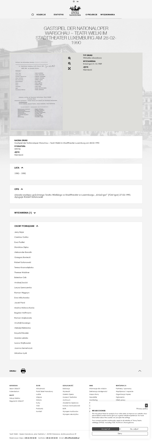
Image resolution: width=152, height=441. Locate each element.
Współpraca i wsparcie (124, 391)
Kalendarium (14, 391)
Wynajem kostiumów (70, 411)
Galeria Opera (68, 394)
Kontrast (73, 1)
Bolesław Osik (20, 277)
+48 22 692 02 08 (30, 438)
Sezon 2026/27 (15, 388)
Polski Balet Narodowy (44, 391)
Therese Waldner (21, 272)
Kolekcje (41, 14)
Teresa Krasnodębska (23, 267)
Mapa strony (94, 394)
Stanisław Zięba (21, 247)
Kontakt (39, 411)
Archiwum (66, 400)
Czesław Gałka (21, 237)
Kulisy (38, 403)
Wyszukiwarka (107, 14)
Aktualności (40, 388)
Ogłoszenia (120, 397)
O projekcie (91, 14)
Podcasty (39, 408)
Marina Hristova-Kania (24, 308)
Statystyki (59, 14)
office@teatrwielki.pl (71, 438)
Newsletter (93, 397)
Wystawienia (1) (23, 212)
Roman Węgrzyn (21, 292)
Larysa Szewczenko (23, 287)
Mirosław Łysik (20, 353)
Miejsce (39, 397)
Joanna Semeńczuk (23, 348)
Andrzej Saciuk (21, 282)
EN (77, 1)
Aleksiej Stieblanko (22, 328)
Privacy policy (142, 409)
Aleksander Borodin (23, 252)
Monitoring (93, 400)
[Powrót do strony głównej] (75, 10)
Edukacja (66, 388)
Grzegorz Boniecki (22, 257)
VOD (38, 406)
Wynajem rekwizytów (70, 414)
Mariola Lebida (21, 338)
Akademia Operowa (70, 403)
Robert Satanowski (22, 262)
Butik (64, 408)
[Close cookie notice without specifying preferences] (146, 405)
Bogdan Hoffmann (22, 313)
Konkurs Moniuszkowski (71, 406)
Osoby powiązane (24, 226)
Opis (17, 189)
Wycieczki (66, 391)
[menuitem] (33, 14)
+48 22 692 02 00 (52, 438)
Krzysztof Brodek (21, 333)
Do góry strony (139, 371)
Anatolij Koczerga (22, 323)
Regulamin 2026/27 (17, 401)
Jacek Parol (19, 302)
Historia (39, 400)
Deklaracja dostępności (98, 391)
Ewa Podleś (19, 242)
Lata (17, 167)
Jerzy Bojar (19, 232)
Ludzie (38, 394)
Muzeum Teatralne (70, 397)
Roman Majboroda (23, 318)
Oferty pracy (120, 400)
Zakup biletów (15, 398)
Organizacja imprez (123, 394)
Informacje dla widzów (98, 388)
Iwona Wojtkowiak (22, 343)
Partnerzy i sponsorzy (123, 388)
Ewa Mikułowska (21, 297)
